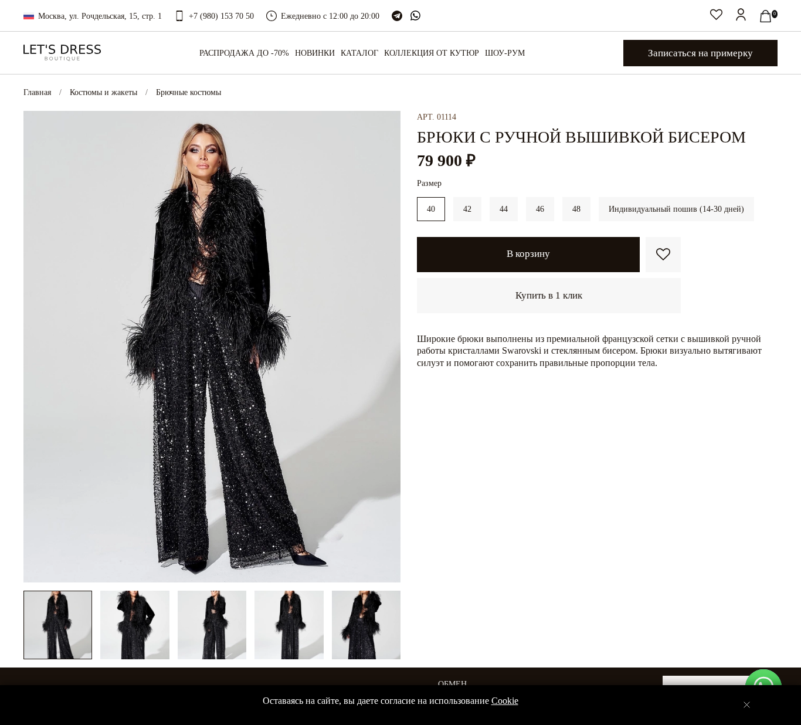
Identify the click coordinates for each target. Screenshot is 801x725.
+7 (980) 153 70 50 (221, 16)
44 (504, 209)
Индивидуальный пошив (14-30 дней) (676, 209)
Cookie (504, 701)
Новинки (315, 53)
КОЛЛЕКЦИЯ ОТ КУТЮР (431, 53)
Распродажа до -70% (244, 53)
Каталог (359, 53)
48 (576, 209)
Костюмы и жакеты (103, 92)
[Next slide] (384, 346)
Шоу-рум (505, 53)
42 (467, 209)
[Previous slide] (40, 346)
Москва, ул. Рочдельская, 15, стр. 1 (100, 16)
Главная (37, 92)
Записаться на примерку (700, 53)
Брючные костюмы (188, 92)
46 (540, 209)
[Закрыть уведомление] (746, 704)
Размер (429, 183)
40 (431, 209)
